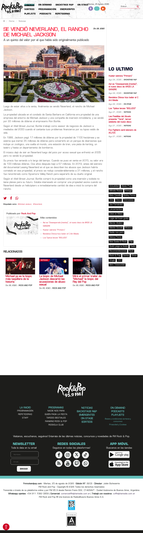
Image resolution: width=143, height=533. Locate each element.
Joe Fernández (116, 205)
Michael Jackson (25, 204)
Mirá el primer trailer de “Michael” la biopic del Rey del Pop (87, 279)
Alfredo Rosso (115, 191)
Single (112, 260)
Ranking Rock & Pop (56, 421)
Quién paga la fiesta (118, 246)
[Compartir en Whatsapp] (16, 198)
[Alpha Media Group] (71, 520)
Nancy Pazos (115, 237)
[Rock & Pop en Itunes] (119, 464)
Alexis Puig (126, 186)
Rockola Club (56, 425)
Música (128, 228)
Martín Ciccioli (115, 228)
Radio (132, 246)
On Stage (127, 104)
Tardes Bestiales (56, 418)
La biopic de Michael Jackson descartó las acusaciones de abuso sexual (52, 280)
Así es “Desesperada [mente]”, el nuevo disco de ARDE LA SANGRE (123, 87)
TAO (119, 260)
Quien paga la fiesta (56, 414)
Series (126, 256)
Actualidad (114, 186)
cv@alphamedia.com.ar (124, 494)
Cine (111, 200)
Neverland (38, 204)
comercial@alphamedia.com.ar (75, 494)
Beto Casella (115, 195)
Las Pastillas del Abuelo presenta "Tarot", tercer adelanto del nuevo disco (120, 119)
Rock (131, 251)
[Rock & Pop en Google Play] (119, 454)
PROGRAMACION (25, 411)
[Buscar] (138, 5)
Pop (131, 242)
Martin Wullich (116, 223)
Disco (118, 200)
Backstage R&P (130, 80)
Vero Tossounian (117, 265)
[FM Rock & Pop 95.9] (11, 8)
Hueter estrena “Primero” (54, 230)
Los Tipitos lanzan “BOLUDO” (55, 238)
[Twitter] (5, 199)
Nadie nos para (116, 232)
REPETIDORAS (25, 414)
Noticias (10, 260)
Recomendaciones (117, 251)
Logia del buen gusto (119, 219)
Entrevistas (129, 200)
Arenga (128, 191)
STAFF (25, 418)
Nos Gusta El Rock (118, 242)
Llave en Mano (116, 214)
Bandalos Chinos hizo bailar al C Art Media (61, 234)
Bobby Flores (129, 195)
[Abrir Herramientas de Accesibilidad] (6, 526)
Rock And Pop (28, 214)
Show (134, 256)
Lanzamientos (115, 209)
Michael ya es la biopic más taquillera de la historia (19, 279)
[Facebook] (11, 199)
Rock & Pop (115, 256)
